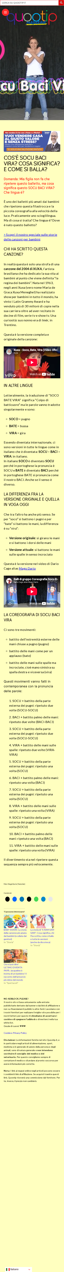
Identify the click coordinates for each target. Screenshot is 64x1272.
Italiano (14, 1269)
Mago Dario (27, 568)
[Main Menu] (5, 12)
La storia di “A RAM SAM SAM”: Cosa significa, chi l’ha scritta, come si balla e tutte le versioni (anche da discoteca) (42, 935)
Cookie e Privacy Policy (15, 1033)
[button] (61, 3)
